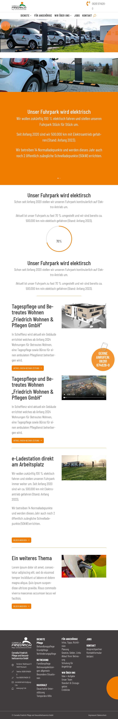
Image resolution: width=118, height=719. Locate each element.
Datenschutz (101, 715)
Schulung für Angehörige (67, 664)
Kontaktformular (94, 652)
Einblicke (66, 689)
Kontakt (87, 16)
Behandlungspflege (46, 646)
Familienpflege (43, 663)
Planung (65, 649)
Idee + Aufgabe (68, 676)
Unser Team (67, 679)
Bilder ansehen (20, 540)
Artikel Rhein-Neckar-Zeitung (26, 368)
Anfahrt (90, 656)
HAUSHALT (42, 685)
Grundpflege (42, 650)
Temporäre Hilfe (44, 695)
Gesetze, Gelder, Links (71, 652)
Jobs (77, 16)
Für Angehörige (43, 16)
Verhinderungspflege (46, 653)
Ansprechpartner (94, 649)
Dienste (25, 16)
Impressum (92, 715)
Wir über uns (62, 16)
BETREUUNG (42, 660)
